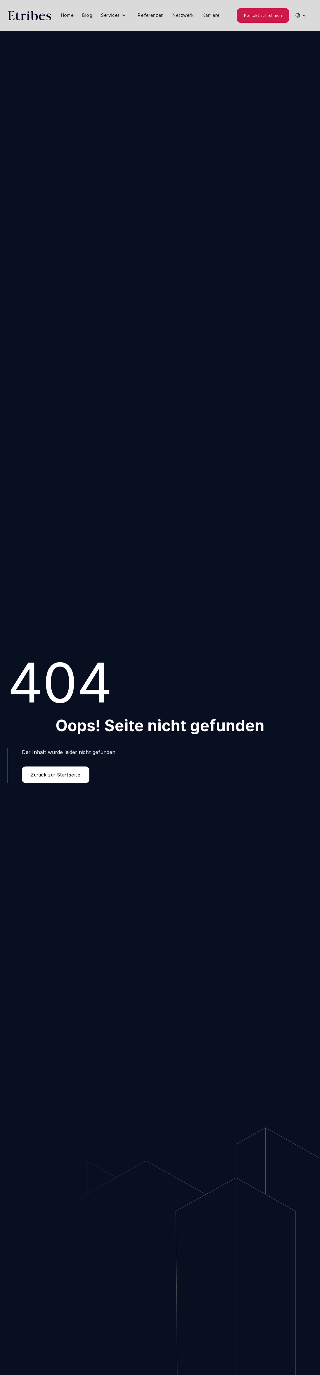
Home (67, 15)
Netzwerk (182, 15)
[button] (115, 15)
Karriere (211, 15)
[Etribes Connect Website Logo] (29, 15)
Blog (87, 15)
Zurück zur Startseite (56, 775)
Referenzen (151, 15)
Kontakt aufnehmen (263, 15)
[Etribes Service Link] (115, 15)
